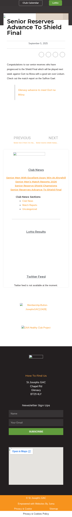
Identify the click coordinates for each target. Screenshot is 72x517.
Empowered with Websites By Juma (36, 503)
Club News (27, 201)
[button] (66, 16)
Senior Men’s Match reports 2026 (36, 181)
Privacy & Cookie (23, 508)
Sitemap (53, 508)
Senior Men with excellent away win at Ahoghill (36, 177)
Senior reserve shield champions (36, 185)
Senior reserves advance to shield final (36, 189)
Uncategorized (29, 209)
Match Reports (29, 205)
